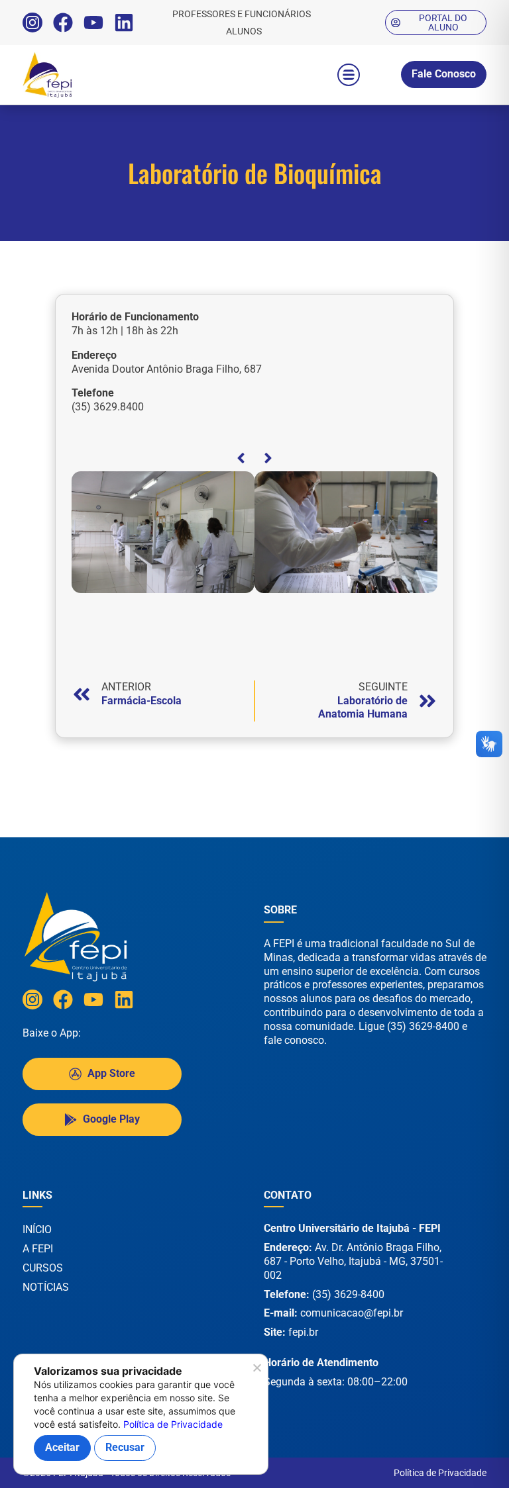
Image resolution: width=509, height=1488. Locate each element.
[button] (348, 75)
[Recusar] (256, 1371)
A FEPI (38, 1248)
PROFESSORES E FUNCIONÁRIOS (241, 14)
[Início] (76, 75)
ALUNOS (244, 31)
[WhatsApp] (462, 1460)
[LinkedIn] (124, 22)
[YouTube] (93, 22)
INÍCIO (37, 1229)
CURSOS (43, 1268)
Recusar (124, 1447)
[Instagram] (32, 22)
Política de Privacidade (440, 1472)
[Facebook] (63, 22)
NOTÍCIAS (46, 1287)
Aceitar (62, 1447)
